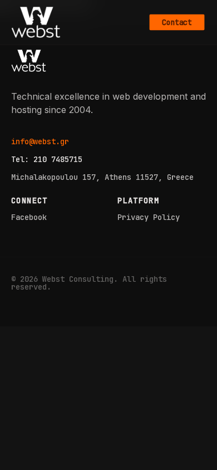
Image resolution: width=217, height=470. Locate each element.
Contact (176, 22)
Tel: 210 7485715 (46, 159)
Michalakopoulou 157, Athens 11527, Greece (102, 177)
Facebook (29, 217)
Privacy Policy (148, 217)
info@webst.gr (40, 141)
